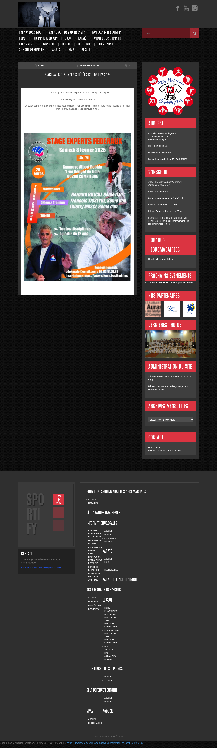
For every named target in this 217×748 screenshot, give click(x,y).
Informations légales (95, 542)
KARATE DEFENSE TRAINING (107, 38)
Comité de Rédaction (93, 568)
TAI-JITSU (56, 49)
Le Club (66, 44)
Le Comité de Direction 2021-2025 (94, 576)
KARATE (108, 562)
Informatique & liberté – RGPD (95, 550)
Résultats (93, 609)
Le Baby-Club (46, 44)
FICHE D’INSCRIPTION (111, 609)
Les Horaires (111, 569)
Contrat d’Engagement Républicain (95, 533)
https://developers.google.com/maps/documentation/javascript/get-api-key (105, 742)
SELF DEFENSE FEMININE (31, 49)
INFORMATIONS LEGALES (45, 38)
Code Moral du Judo (110, 540)
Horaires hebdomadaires (160, 259)
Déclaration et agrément (106, 33)
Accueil (86, 49)
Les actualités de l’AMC (110, 656)
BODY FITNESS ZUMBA (30, 33)
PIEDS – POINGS (106, 44)
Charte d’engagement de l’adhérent (165, 198)
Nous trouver (108, 648)
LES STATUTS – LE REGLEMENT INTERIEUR (95, 560)
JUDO (68, 38)
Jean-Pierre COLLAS (89, 65)
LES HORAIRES (95, 723)
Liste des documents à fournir (163, 204)
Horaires (93, 503)
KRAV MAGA (25, 44)
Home (22, 38)
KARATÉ (82, 38)
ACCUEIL (92, 719)
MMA (71, 49)
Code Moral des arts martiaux (67, 33)
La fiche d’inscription (159, 191)
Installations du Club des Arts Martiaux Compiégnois (111, 636)
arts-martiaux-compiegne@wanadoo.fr (41, 567)
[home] (39, 25)
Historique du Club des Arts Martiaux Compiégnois (110, 620)
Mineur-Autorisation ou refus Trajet (165, 211)
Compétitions (95, 605)
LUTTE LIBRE (84, 44)
